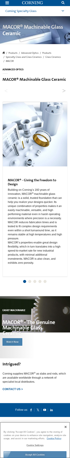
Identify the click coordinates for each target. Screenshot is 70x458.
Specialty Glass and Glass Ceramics (24, 57)
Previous (6, 90)
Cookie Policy (54, 438)
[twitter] (37, 409)
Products (46, 53)
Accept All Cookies (35, 454)
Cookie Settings (35, 445)
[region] (35, 440)
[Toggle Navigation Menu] (7, 3)
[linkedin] (51, 409)
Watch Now (12, 341)
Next (63, 90)
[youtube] (44, 409)
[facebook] (31, 409)
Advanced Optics (30, 53)
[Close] (65, 427)
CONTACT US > (13, 389)
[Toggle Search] (63, 3)
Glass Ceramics (53, 57)
